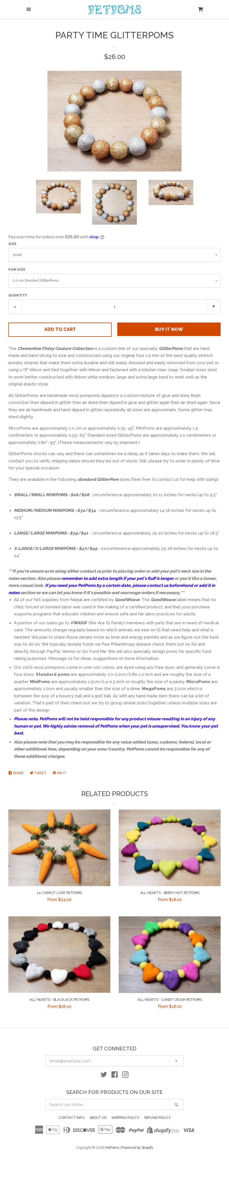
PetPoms (112, 1148)
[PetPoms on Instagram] (125, 1075)
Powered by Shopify (137, 1148)
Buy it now (169, 329)
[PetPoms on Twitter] (104, 1075)
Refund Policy (157, 1118)
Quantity (17, 295)
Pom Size (16, 270)
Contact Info (71, 1118)
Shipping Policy (125, 1118)
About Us (97, 1118)
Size (12, 244)
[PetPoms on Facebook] (114, 1075)
